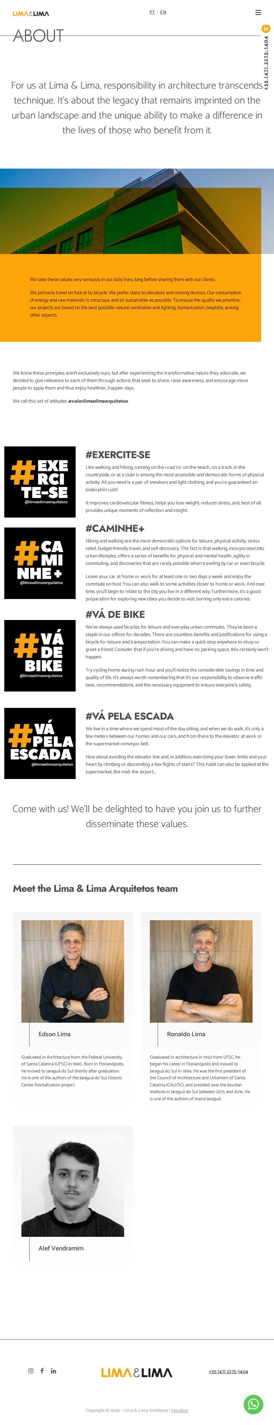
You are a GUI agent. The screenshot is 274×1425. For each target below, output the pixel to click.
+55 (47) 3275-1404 (266, 63)
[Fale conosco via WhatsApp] (253, 1404)
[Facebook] (45, 1372)
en (163, 12)
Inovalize (179, 1410)
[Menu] (258, 12)
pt (152, 12)
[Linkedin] (57, 1372)
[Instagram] (34, 1372)
